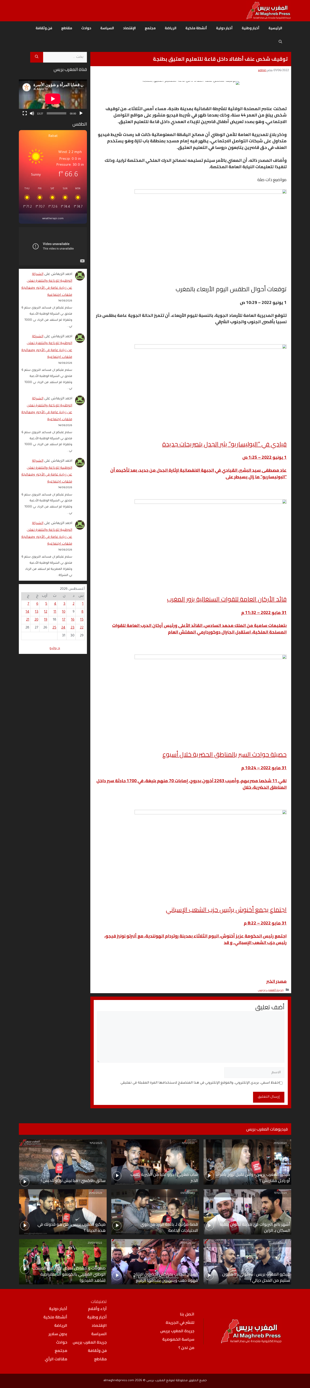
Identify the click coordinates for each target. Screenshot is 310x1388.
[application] (53, 99)
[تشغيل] (81, 113)
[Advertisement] (53, 824)
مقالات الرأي (56, 1359)
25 (54, 628)
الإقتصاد (129, 28)
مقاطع (66, 28)
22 (82, 628)
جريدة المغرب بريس (271, 990)
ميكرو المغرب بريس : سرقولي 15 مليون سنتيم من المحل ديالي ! (256, 1277)
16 (72, 620)
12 (45, 612)
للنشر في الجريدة (180, 1322)
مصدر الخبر (276, 981)
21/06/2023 (187, 1243)
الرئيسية (275, 28)
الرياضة (170, 28)
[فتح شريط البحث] (280, 42)
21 (27, 620)
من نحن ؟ (186, 1347)
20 (36, 620)
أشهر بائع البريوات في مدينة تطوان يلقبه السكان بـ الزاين (255, 1227)
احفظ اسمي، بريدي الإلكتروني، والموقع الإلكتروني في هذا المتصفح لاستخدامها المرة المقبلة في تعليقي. (199, 1083)
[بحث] (36, 57)
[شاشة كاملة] (24, 113)
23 (72, 628)
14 (27, 612)
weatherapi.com (53, 218)
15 (82, 620)
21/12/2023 (280, 1143)
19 (45, 620)
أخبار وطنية (250, 28)
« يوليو (54, 648)
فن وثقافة (44, 28)
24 (63, 628)
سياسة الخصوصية (178, 1339)
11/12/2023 (188, 1143)
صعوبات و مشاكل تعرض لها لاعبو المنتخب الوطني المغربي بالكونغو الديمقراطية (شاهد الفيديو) (69, 1274)
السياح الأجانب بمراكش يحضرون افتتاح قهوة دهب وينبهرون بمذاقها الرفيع (165, 1277)
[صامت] (32, 113)
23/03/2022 (95, 1243)
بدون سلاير (58, 1333)
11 (55, 612)
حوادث (86, 28)
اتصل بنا (187, 1314)
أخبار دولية (224, 28)
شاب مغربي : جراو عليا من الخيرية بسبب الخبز (164, 1177)
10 (63, 612)
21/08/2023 (280, 1243)
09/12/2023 (187, 1193)
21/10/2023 (95, 1193)
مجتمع (150, 28)
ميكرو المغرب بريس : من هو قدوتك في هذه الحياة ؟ (71, 1227)
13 (36, 612)
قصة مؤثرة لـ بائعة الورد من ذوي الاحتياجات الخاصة (169, 1227)
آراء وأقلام (97, 1308)
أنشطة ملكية (196, 28)
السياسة (107, 28)
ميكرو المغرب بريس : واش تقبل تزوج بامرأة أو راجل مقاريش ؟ (253, 1177)
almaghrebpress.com (118, 1380)
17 (63, 620)
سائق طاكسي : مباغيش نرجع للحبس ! (73, 1180)
